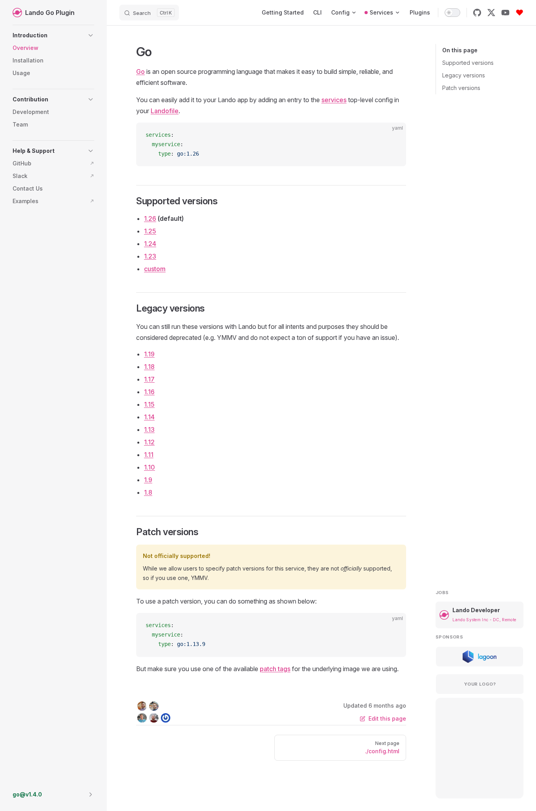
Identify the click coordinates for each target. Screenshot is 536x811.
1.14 (149, 417)
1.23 (150, 256)
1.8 (148, 492)
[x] (491, 13)
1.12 (149, 442)
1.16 (149, 392)
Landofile (165, 111)
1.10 (149, 467)
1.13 (149, 429)
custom (155, 269)
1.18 (149, 367)
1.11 (148, 455)
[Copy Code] (393, 135)
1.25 (150, 231)
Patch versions (461, 87)
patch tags (275, 669)
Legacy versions (463, 75)
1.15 (149, 404)
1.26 (150, 218)
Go (140, 71)
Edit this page (387, 718)
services (333, 100)
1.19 (149, 354)
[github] (477, 13)
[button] (53, 35)
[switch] (452, 12)
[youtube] (505, 13)
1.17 (149, 379)
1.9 (148, 480)
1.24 (150, 244)
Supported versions (468, 62)
